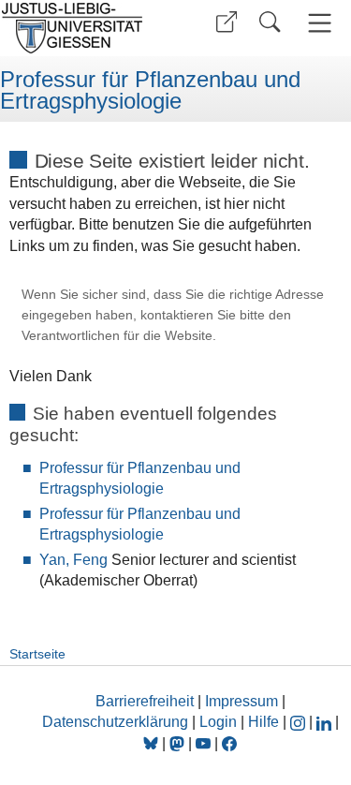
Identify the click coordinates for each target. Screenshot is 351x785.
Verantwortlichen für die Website (117, 336)
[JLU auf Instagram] (299, 722)
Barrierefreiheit (144, 701)
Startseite (37, 653)
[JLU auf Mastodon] (178, 743)
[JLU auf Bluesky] (152, 743)
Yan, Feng (73, 560)
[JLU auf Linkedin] (325, 722)
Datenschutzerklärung (115, 722)
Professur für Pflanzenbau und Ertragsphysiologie (150, 90)
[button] (226, 22)
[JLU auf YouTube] (203, 743)
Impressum (241, 701)
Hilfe (263, 722)
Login (220, 722)
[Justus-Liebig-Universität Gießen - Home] (84, 28)
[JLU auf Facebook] (229, 743)
